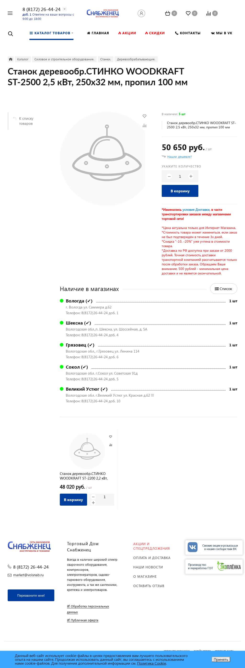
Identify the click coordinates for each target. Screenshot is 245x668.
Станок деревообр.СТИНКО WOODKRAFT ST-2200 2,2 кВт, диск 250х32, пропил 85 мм (84, 475)
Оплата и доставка (152, 557)
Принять (221, 659)
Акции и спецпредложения (151, 546)
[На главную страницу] (103, 12)
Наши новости (148, 567)
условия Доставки (196, 209)
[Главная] (11, 59)
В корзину (180, 190)
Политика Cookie (151, 663)
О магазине (145, 576)
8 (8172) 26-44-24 (41, 9)
